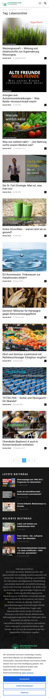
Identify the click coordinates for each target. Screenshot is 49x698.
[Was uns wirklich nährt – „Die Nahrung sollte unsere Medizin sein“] (24, 125)
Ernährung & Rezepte (9, 44)
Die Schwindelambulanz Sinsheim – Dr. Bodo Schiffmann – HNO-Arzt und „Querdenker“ (31, 550)
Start (4, 9)
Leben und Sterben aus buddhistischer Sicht (27, 525)
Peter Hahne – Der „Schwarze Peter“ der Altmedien (29, 537)
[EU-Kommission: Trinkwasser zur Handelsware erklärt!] (24, 256)
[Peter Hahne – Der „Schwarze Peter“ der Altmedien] (9, 539)
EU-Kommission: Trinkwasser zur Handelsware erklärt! (21, 276)
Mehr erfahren (28, 673)
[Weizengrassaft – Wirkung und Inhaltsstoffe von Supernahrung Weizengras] (24, 31)
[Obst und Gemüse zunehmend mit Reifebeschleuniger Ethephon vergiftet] (24, 337)
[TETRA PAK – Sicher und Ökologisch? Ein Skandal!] (24, 381)
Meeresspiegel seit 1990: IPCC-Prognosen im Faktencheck (30, 480)
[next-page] (34, 460)
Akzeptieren (24, 679)
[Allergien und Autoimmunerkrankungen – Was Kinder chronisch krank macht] (24, 78)
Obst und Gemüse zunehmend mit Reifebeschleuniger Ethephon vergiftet (24, 356)
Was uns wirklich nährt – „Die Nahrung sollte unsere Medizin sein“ (24, 143)
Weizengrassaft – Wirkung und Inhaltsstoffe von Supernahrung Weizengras (21, 51)
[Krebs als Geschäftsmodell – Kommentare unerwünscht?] (9, 494)
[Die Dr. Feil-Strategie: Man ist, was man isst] (24, 168)
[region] (24, 673)
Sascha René (7, 58)
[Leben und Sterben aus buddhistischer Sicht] (9, 527)
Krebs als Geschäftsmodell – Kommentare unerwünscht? (29, 492)
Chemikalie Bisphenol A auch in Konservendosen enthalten (20, 443)
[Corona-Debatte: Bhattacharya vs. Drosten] (9, 506)
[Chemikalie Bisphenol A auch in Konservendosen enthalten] (24, 424)
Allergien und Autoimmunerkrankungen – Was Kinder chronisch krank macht (21, 98)
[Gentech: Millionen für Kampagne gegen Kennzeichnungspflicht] (24, 298)
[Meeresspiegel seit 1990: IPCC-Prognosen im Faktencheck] (9, 482)
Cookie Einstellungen (24, 686)
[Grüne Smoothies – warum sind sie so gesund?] (24, 212)
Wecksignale (7, 91)
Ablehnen (24, 692)
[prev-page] (14, 460)
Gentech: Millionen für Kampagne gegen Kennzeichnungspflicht (22, 312)
